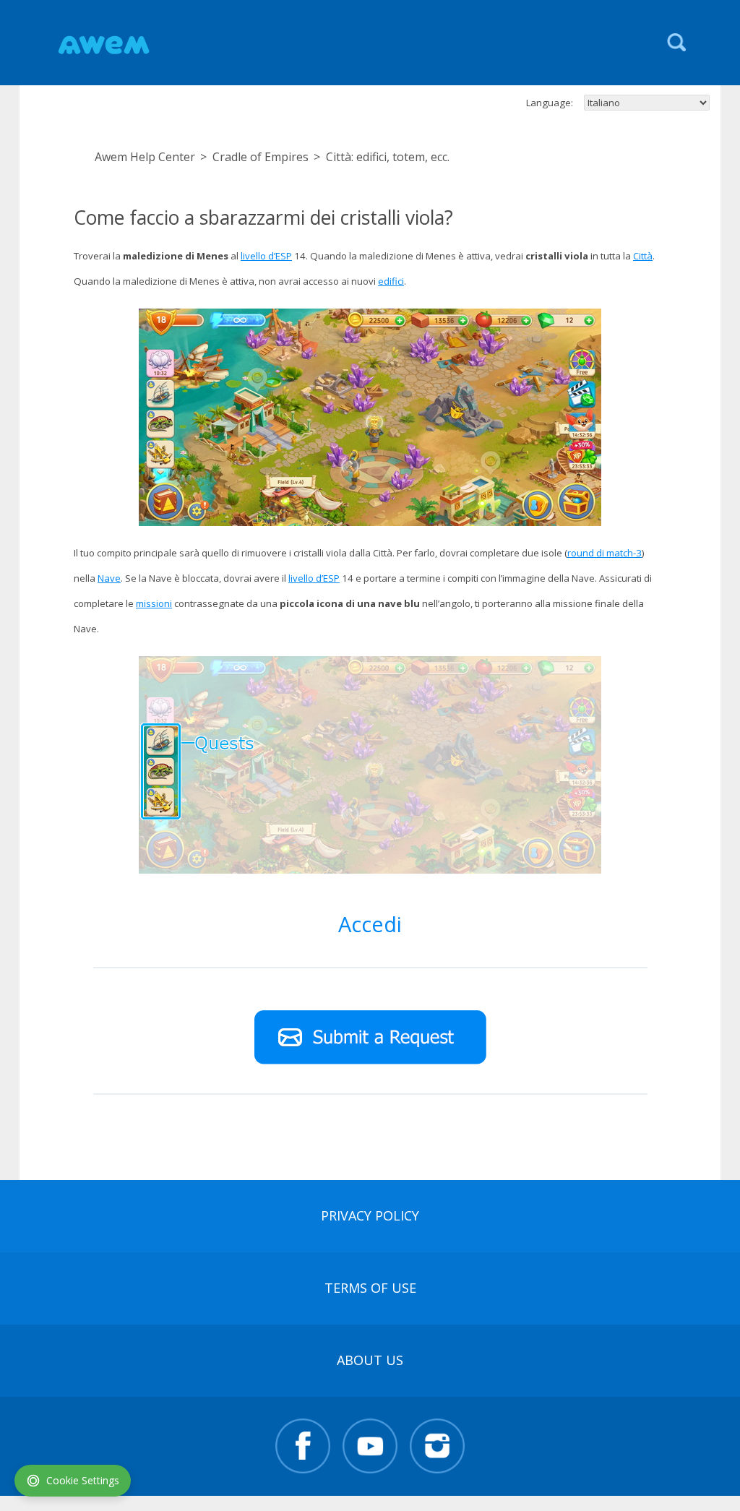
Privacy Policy (370, 1215)
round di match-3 (604, 552)
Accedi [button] (370, 924)
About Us (370, 1359)
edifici (391, 281)
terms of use (370, 1287)
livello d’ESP (266, 255)
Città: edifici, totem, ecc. (387, 157)
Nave (109, 578)
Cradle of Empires (260, 157)
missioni (154, 603)
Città (643, 255)
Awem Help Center (145, 157)
